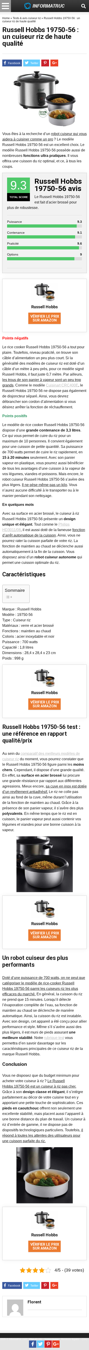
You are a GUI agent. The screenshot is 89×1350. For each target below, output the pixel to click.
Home (6, 18)
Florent (34, 1302)
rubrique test (54, 1038)
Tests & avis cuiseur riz (27, 18)
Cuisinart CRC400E (62, 385)
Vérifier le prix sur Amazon (44, 318)
